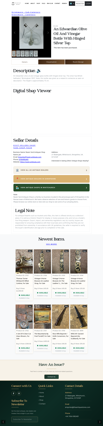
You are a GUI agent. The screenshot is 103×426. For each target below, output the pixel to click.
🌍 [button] (71, 4)
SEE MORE (51, 244)
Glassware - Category (24, 15)
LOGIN (88, 4)
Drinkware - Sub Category (26, 12)
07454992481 (24, 159)
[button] (15, 32)
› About (41, 396)
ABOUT (32, 3)
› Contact (41, 404)
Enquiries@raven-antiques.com (29, 157)
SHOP (38, 3)
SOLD (43, 3)
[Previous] (3, 422)
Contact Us (51, 377)
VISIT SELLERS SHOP (24, 145)
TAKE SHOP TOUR (22, 148)
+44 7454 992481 (72, 416)
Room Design (78, 62)
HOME (27, 3)
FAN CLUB (50, 3)
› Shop (40, 400)
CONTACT (57, 3)
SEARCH (64, 3)
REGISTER (80, 4)
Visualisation (51, 62)
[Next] (99, 422)
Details (25, 62)
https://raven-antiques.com (30, 162)
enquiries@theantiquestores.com (77, 407)
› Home (41, 393)
